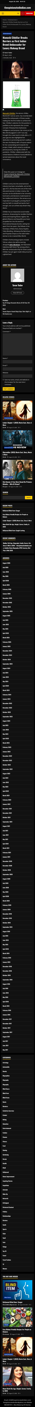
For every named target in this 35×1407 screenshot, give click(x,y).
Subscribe (29, 13)
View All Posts (17, 293)
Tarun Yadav (8, 52)
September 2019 (7, 927)
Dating (4, 1119)
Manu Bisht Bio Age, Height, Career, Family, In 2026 (17, 1389)
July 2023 (5, 725)
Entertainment (7, 33)
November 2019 (7, 918)
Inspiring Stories (7, 1181)
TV (3, 1264)
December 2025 (7, 598)
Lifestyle (5, 1190)
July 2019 (5, 936)
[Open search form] (18, 13)
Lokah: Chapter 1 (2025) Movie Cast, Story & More (17, 424)
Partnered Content (8, 1207)
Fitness (5, 1141)
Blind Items (6, 1098)
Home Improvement (8, 1176)
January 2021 (6, 857)
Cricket (5, 1115)
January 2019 (6, 962)
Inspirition (6, 1185)
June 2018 (6, 993)
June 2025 (6, 624)
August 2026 (6, 563)
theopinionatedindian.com (17, 7)
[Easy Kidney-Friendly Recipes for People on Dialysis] (17, 1317)
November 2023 (7, 708)
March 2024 (6, 690)
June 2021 (6, 835)
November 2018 (7, 971)
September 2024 (7, 664)
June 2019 (6, 940)
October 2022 (7, 765)
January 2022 (6, 804)
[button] (3, 13)
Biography (6, 1080)
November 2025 (7, 602)
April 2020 (6, 896)
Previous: (16, 302)
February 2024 (7, 695)
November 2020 (7, 866)
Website (5, 373)
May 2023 (5, 734)
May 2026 (5, 576)
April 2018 (6, 1002)
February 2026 (7, 589)
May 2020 (5, 892)
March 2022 (6, 795)
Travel (4, 1255)
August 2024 (6, 668)
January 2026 (6, 594)
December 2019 (7, 914)
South (4, 1225)
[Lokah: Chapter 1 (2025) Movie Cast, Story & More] (17, 410)
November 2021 (7, 813)
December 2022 (7, 756)
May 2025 (5, 629)
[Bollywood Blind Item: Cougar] (17, 1290)
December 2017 (7, 1019)
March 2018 (6, 1006)
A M (5, 427)
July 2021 (5, 831)
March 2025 (6, 637)
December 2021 (7, 809)
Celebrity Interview (8, 1111)
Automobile (6, 1067)
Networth (5, 1198)
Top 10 (4, 1251)
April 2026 (6, 581)
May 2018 (5, 997)
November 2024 (7, 655)
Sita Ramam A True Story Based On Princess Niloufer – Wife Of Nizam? (17, 483)
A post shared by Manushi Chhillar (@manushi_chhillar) (17, 175)
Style (4, 1234)
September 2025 (7, 611)
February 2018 (7, 1010)
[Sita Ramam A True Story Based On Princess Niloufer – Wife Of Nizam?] (17, 469)
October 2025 (7, 607)
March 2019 (6, 953)
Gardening (6, 1155)
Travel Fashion (7, 1260)
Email (5, 365)
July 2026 (5, 567)
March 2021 (6, 848)
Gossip (5, 1159)
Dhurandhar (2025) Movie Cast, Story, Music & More (17, 453)
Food (4, 1146)
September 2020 (8, 874)
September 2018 (7, 980)
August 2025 (6, 616)
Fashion (5, 1133)
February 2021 (7, 852)
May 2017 (5, 1050)
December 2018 (7, 966)
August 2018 (6, 984)
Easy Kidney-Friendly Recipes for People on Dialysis (17, 1330)
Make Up (5, 1194)
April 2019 (6, 949)
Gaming (5, 1150)
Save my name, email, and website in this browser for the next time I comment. (17, 382)
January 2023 (6, 752)
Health (5, 1163)
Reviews (5, 1220)
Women (5, 1269)
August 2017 (6, 1037)
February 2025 (7, 642)
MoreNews (17, 1405)
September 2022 (7, 769)
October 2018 (6, 975)
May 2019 (5, 944)
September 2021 (7, 822)
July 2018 (5, 988)
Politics (5, 1212)
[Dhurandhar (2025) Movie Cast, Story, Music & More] (17, 440)
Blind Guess (6, 1089)
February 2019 (7, 958)
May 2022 (5, 787)
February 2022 (7, 800)
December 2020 (7, 861)
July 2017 (5, 1041)
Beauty (5, 1071)
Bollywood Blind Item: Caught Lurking (14, 530)
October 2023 (7, 712)
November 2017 (7, 1023)
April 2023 (6, 738)
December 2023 (7, 703)
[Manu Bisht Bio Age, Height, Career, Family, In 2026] (17, 1376)
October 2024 (7, 659)
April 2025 (6, 633)
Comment (7, 332)
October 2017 (6, 1028)
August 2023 (6, 721)
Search (5, 492)
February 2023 (7, 747)
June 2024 (6, 677)
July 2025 (5, 620)
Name (5, 358)
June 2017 (5, 1045)
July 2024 (5, 673)
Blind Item (6, 1093)
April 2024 (6, 686)
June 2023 (6, 730)
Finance (5, 1137)
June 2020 (6, 887)
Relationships (7, 1216)
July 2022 (5, 778)
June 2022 (6, 782)
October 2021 (6, 817)
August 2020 (6, 879)
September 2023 (7, 716)
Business (5, 1106)
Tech (4, 1242)
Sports (5, 1229)
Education (5, 1124)
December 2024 (7, 651)
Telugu (4, 1247)
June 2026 (6, 572)
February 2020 (7, 905)
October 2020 (7, 870)
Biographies (6, 1076)
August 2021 (6, 826)
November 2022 (7, 760)
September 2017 (7, 1032)
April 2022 (6, 791)
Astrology (5, 1063)
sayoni (6, 486)
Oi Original (6, 1203)
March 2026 (6, 585)
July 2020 (5, 883)
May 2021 (5, 839)
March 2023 (6, 743)
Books (4, 1102)
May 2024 (5, 681)
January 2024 (6, 699)
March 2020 (6, 901)
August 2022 (6, 773)
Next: (17, 311)
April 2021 (6, 844)
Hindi (4, 1168)
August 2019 (6, 931)
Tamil (4, 1238)
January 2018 (6, 1015)
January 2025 (6, 646)
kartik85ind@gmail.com (10, 1304)
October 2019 (7, 923)
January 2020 (6, 909)
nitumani (6, 1334)
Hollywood (6, 1172)
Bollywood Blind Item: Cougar (11, 511)
